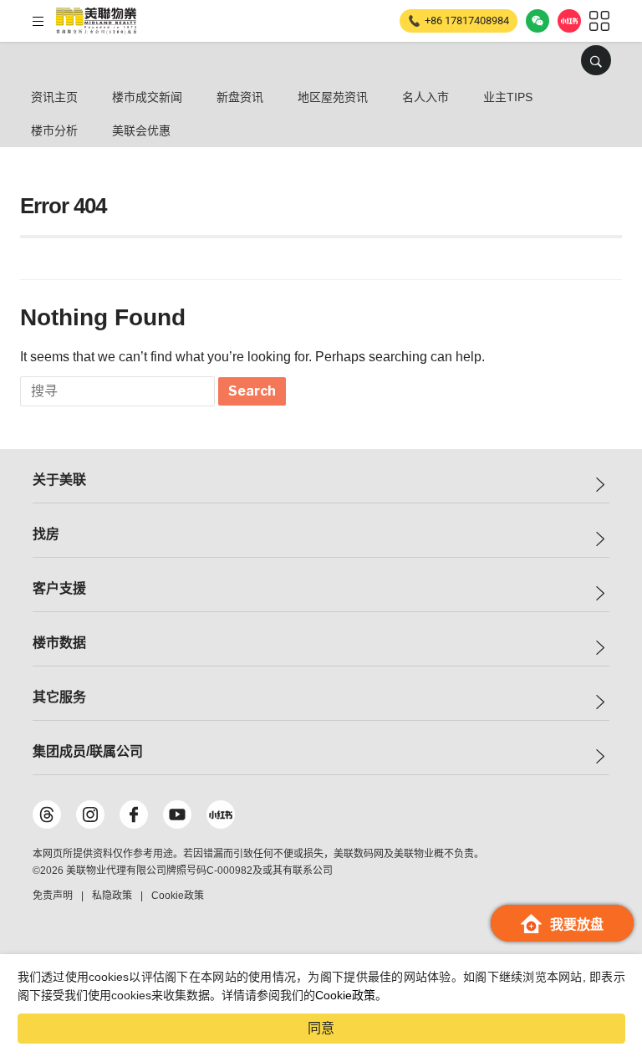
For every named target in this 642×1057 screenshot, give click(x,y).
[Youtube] (177, 814)
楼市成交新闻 (147, 97)
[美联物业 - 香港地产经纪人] (96, 21)
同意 (321, 1028)
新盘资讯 (240, 97)
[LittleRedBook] (220, 814)
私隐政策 (112, 895)
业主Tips (507, 97)
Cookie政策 (345, 995)
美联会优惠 (141, 130)
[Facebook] (134, 814)
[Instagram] (90, 814)
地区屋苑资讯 (333, 97)
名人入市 (425, 97)
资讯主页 (54, 97)
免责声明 (53, 895)
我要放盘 (577, 924)
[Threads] (47, 814)
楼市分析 (54, 130)
